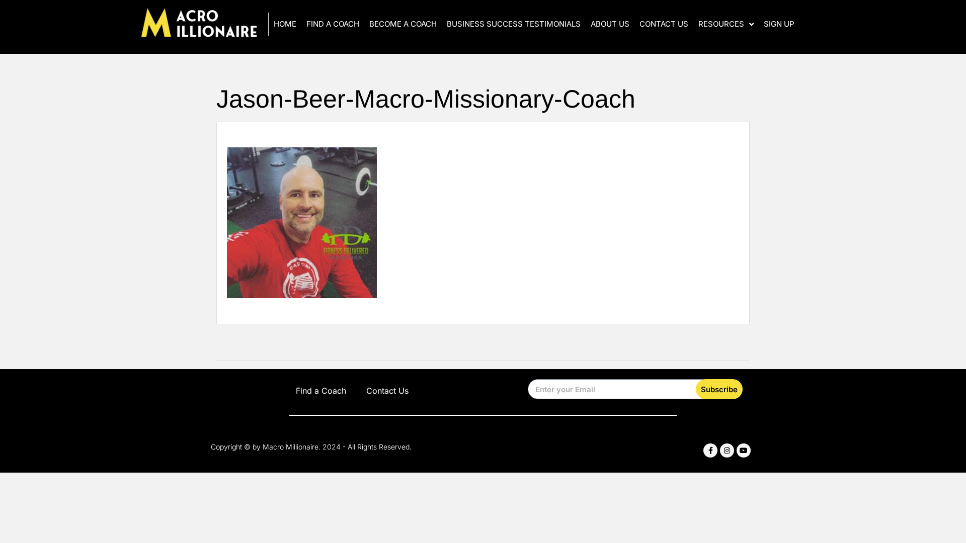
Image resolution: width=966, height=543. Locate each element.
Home (285, 24)
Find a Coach (332, 24)
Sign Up (779, 24)
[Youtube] (744, 450)
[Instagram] (727, 450)
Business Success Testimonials (514, 24)
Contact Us (663, 24)
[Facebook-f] (710, 450)
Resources (721, 24)
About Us (610, 24)
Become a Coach (403, 24)
